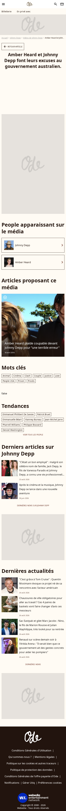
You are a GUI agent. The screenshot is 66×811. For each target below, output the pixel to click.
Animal (6, 375)
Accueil (5, 38)
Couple (37, 375)
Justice (48, 375)
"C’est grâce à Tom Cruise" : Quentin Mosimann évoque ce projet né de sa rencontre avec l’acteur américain (40, 583)
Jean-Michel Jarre (54, 419)
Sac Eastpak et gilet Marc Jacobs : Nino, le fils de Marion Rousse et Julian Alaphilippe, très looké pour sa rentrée (41, 625)
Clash (27, 375)
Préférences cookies (50, 782)
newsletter (62, 4)
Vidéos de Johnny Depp (33, 38)
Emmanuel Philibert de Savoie (18, 414)
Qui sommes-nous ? (19, 757)
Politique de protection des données (31, 770)
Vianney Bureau (33, 419)
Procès (31, 380)
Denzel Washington (13, 429)
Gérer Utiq (29, 782)
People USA (8, 380)
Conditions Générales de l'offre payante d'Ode (31, 776)
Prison (21, 380)
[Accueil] (29, 4)
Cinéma (17, 375)
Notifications (11, 782)
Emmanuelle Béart (12, 419)
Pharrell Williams (11, 424)
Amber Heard (23, 262)
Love (57, 375)
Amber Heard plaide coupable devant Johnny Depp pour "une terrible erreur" (32, 345)
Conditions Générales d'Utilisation (31, 750)
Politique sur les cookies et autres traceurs (31, 763)
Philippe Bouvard (32, 424)
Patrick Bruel (43, 414)
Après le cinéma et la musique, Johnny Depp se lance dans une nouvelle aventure (41, 489)
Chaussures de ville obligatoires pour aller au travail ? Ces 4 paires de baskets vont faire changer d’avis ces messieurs (40, 604)
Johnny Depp (15, 38)
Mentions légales (44, 757)
